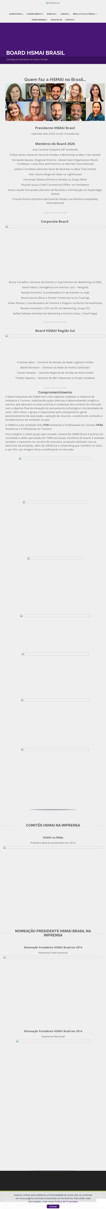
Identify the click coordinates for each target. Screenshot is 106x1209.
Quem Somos (15, 14)
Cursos (64, 14)
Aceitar (53, 1206)
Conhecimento (35, 14)
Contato (69, 20)
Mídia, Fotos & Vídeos (84, 14)
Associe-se (56, 20)
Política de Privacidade (66, 1201)
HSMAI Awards (39, 20)
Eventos (51, 14)
